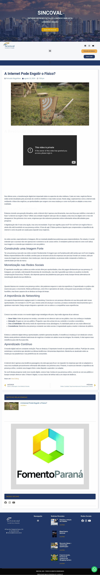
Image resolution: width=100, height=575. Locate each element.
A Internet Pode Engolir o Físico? (34, 403)
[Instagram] (89, 45)
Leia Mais (62, 525)
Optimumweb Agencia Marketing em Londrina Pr (50, 574)
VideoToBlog (15, 378)
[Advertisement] (50, 180)
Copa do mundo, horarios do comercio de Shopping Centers (65, 557)
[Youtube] (93, 45)
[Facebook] (85, 45)
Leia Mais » (24, 405)
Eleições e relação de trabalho (65, 520)
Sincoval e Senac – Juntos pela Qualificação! (66, 545)
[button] (50, 50)
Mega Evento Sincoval (64, 532)
